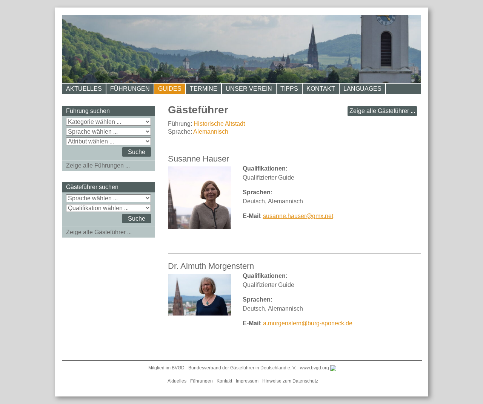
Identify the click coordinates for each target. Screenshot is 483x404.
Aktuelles (84, 88)
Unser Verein (249, 88)
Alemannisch (210, 131)
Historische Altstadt (219, 123)
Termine (203, 88)
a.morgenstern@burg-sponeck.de (307, 323)
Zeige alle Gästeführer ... (382, 111)
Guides (170, 88)
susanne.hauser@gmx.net (298, 216)
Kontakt (320, 88)
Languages (362, 88)
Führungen (130, 88)
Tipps (289, 88)
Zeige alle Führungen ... (98, 165)
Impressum (247, 381)
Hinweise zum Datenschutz (290, 381)
